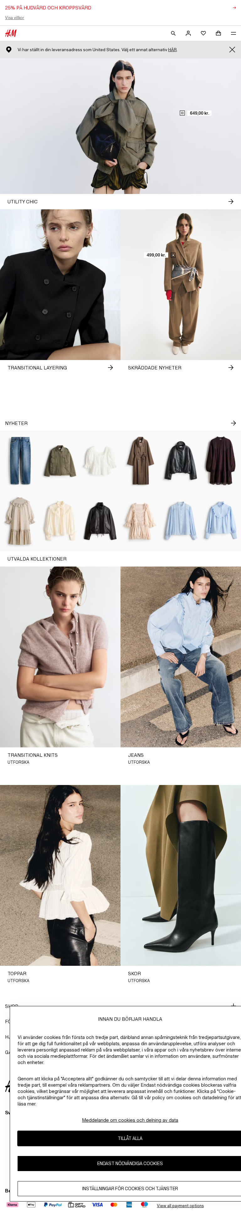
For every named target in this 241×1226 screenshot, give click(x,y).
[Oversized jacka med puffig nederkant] (181, 461)
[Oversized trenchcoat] (140, 461)
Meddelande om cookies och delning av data (130, 1120)
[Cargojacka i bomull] (60, 461)
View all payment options (180, 1205)
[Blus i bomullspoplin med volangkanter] (221, 521)
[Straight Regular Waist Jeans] (20, 461)
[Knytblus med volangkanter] (60, 521)
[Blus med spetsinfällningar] (181, 521)
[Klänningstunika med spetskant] (221, 461)
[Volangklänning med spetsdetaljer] (140, 521)
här (172, 49)
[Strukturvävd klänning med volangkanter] (20, 521)
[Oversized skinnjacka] (100, 521)
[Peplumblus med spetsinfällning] (100, 461)
